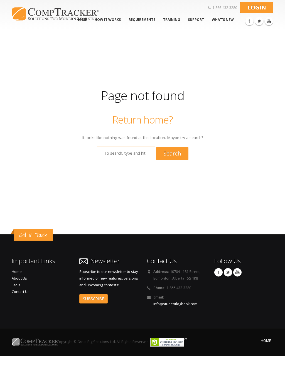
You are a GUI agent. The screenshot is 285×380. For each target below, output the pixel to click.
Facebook (249, 21)
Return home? (142, 120)
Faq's (16, 285)
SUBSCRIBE (93, 298)
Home (17, 271)
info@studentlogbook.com (175, 304)
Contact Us (21, 291)
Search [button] (172, 153)
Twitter (259, 21)
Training (171, 19)
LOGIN (256, 7)
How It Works (108, 19)
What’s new (223, 19)
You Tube (269, 21)
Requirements (142, 19)
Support (196, 19)
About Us (19, 278)
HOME (266, 340)
